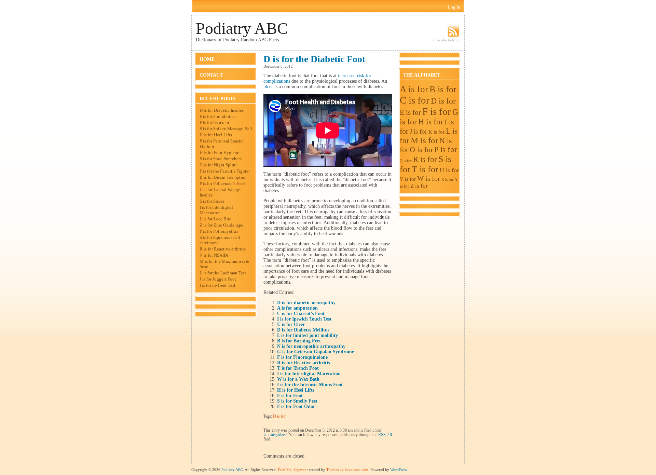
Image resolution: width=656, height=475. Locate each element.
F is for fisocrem (214, 122)
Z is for (419, 185)
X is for (447, 179)
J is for (418, 131)
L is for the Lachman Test (223, 272)
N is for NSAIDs (214, 255)
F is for (436, 111)
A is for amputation (297, 308)
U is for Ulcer (291, 324)
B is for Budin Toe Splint (223, 177)
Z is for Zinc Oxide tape (221, 225)
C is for (414, 100)
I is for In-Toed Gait (217, 285)
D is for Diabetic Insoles (222, 110)
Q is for (406, 161)
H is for (430, 121)
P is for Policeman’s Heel (222, 183)
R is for (425, 159)
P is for (445, 149)
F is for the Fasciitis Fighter (225, 171)
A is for (414, 89)
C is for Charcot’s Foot (301, 313)
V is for (408, 179)
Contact (211, 75)
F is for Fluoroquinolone (302, 357)
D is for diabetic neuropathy (306, 302)
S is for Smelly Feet (297, 401)
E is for (410, 112)
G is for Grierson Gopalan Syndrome (315, 351)
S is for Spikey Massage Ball (226, 128)
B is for (442, 89)
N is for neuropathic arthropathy (311, 346)
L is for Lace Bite (215, 218)
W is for (428, 178)
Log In (454, 7)
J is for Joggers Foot (218, 279)
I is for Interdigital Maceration (216, 210)
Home (207, 59)
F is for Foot (290, 395)
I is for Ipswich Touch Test (304, 319)
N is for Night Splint (218, 164)
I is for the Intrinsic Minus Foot (310, 384)
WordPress (398, 469)
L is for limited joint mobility (307, 335)
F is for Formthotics (217, 116)
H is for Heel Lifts (216, 134)
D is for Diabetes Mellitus (303, 329)
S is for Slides (212, 201)
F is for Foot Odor (296, 406)
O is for (421, 149)
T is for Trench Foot (298, 368)
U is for (449, 170)
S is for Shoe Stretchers (221, 158)
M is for (424, 140)
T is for (425, 169)
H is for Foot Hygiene (219, 152)
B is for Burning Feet (299, 340)
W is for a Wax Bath (298, 379)
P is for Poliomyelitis (219, 231)
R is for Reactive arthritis (223, 249)
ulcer (268, 86)
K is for (436, 132)
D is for (279, 416)
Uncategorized (275, 435)
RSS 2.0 (385, 435)
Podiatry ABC (242, 28)
